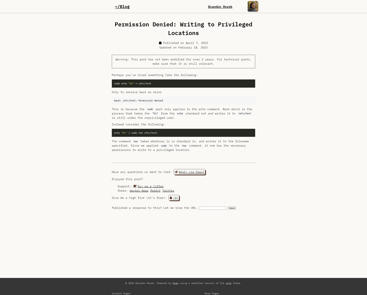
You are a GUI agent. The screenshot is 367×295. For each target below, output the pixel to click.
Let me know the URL (179, 208)
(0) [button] (175, 198)
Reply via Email (191, 172)
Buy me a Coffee (151, 186)
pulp (229, 283)
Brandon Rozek (220, 6)
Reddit (155, 190)
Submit (232, 208)
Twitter (168, 190)
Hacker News (139, 190)
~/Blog (122, 6)
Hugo (175, 283)
